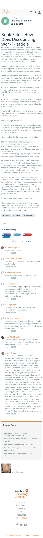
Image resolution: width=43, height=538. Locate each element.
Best (21, 241)
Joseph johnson (13, 305)
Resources (21, 515)
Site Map (27, 535)
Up (6, 253)
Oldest (14, 241)
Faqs (21, 512)
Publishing (14, 18)
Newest (28, 241)
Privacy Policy (18, 535)
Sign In (39, 12)
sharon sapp (11, 284)
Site (31, 12)
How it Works (21, 506)
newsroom (21, 509)
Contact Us (35, 535)
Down (9, 253)
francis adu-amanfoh (14, 259)
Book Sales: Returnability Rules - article (19, 444)
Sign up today (21, 518)
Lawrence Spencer (14, 247)
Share (4, 223)
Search (35, 12)
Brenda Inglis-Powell (14, 272)
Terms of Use (8, 535)
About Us (22, 503)
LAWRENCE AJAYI (13, 337)
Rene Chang (11, 353)
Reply (13, 253)
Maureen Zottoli (13, 318)
